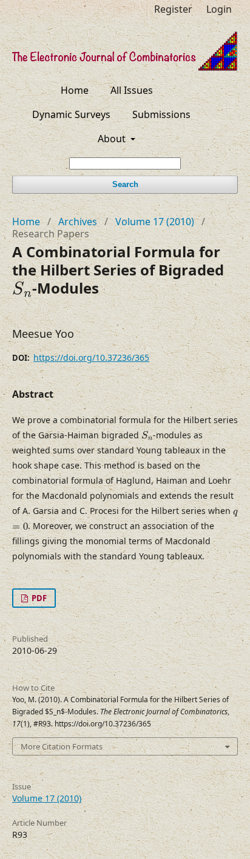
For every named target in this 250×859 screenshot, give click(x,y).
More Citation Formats (62, 746)
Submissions (161, 114)
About (113, 138)
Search (125, 184)
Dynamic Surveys (71, 114)
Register (173, 9)
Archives (77, 222)
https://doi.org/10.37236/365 (91, 357)
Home (75, 90)
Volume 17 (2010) (154, 222)
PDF (38, 598)
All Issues (131, 90)
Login (219, 9)
